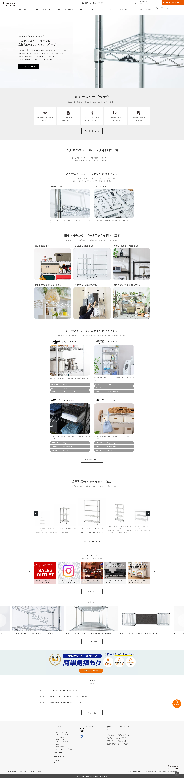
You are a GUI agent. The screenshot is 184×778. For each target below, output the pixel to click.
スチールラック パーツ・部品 (44, 10)
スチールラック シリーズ (86, 10)
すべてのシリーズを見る (92, 460)
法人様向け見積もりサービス (172, 2)
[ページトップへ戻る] (177, 773)
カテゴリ (101, 10)
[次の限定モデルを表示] (148, 513)
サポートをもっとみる (92, 131)
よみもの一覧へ (92, 642)
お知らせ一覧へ (92, 713)
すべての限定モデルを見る (92, 541)
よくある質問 (123, 10)
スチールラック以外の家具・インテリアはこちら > (142, 2)
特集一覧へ (92, 592)
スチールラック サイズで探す (66, 10)
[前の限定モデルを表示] (36, 513)
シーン (112, 10)
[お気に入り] (162, 8)
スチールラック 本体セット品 (23, 10)
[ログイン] (157, 8)
